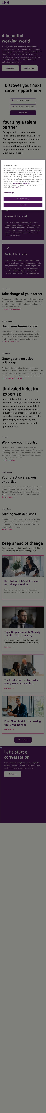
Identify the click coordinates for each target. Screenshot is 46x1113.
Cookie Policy (16, 183)
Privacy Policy (26, 183)
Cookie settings (9, 192)
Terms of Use (17, 187)
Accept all (23, 205)
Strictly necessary (23, 199)
